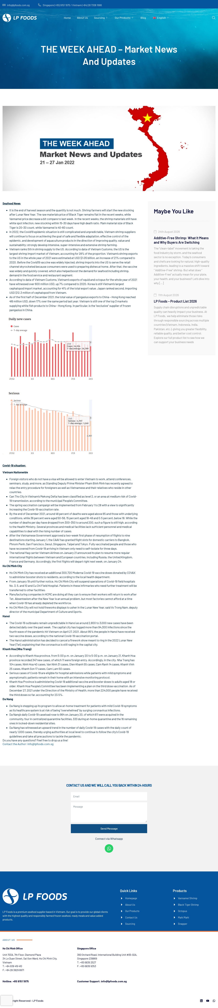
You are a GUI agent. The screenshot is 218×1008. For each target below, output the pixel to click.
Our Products (122, 17)
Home (67, 17)
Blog (143, 17)
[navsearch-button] (213, 17)
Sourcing (99, 17)
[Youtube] (207, 1000)
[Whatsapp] (109, 848)
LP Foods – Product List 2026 (175, 301)
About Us (82, 17)
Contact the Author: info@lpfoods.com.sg (28, 744)
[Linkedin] (201, 1000)
